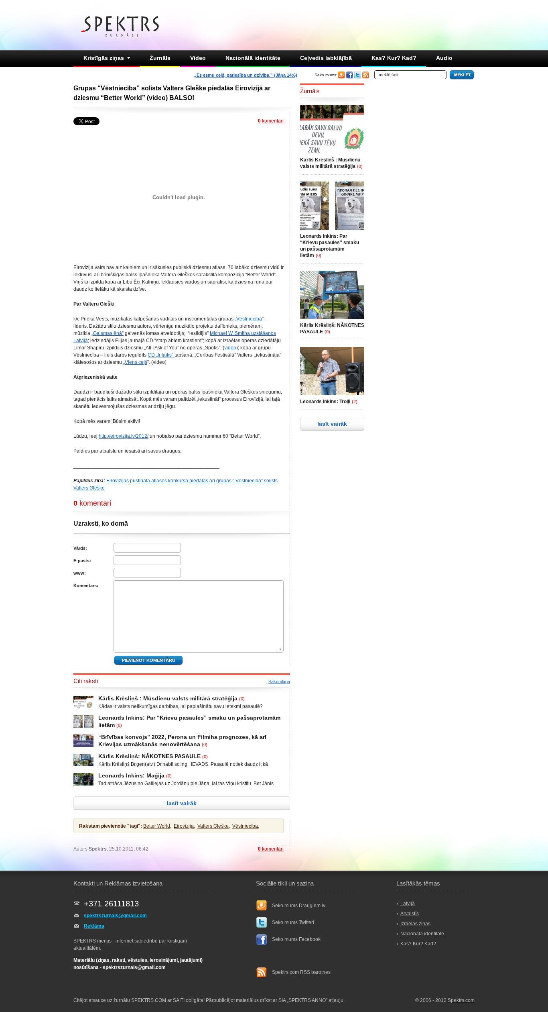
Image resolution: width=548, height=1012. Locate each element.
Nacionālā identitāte (252, 58)
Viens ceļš (136, 362)
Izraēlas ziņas (415, 923)
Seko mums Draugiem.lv (298, 905)
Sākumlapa (279, 681)
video (230, 348)
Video (198, 58)
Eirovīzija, (184, 826)
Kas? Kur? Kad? (393, 58)
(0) (242, 698)
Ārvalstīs (409, 913)
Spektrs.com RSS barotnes (301, 972)
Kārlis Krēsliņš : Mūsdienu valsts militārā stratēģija (167, 698)
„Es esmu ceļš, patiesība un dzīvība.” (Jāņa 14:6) (245, 75)
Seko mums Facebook (296, 939)
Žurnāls (160, 58)
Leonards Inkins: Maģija (131, 775)
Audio (444, 58)
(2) (354, 401)
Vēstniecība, (245, 826)
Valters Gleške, (213, 826)
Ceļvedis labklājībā (326, 58)
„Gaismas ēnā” (107, 333)
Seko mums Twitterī (293, 922)
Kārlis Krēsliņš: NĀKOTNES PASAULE (149, 756)
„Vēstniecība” (249, 319)
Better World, (157, 826)
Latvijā (407, 903)
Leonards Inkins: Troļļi (325, 401)
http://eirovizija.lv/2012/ (123, 436)
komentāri (271, 121)
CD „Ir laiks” (161, 355)
